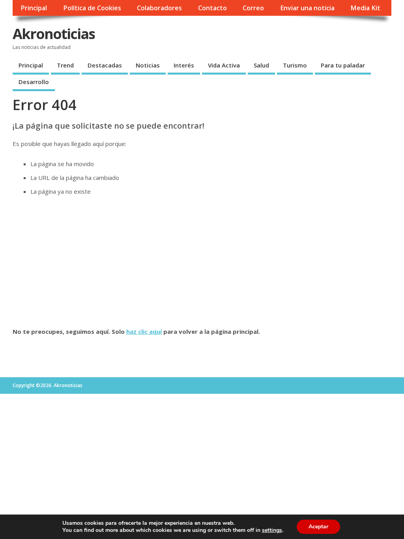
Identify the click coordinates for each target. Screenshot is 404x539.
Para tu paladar (343, 65)
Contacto (212, 8)
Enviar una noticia (307, 8)
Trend (65, 65)
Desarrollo (34, 82)
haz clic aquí (144, 331)
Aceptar (318, 526)
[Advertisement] (202, 261)
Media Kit (365, 8)
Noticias (148, 65)
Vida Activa (224, 65)
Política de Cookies (92, 8)
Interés (184, 65)
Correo (253, 8)
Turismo (295, 65)
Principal (34, 8)
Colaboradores (159, 8)
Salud (261, 65)
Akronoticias (54, 33)
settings (272, 530)
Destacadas (105, 65)
